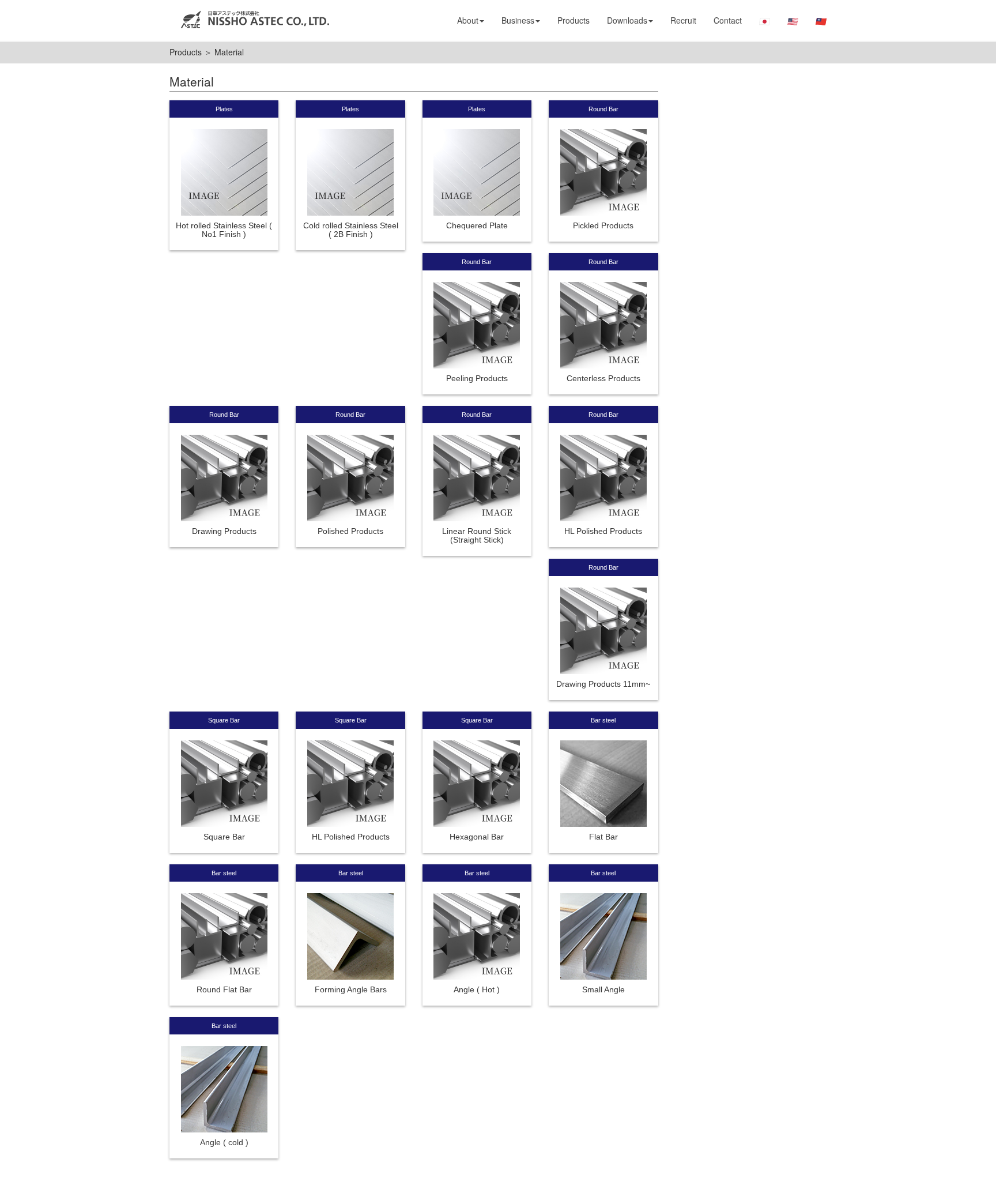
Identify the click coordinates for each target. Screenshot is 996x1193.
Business (517, 20)
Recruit (683, 20)
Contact (728, 20)
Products (573, 20)
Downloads (627, 20)
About (467, 20)
